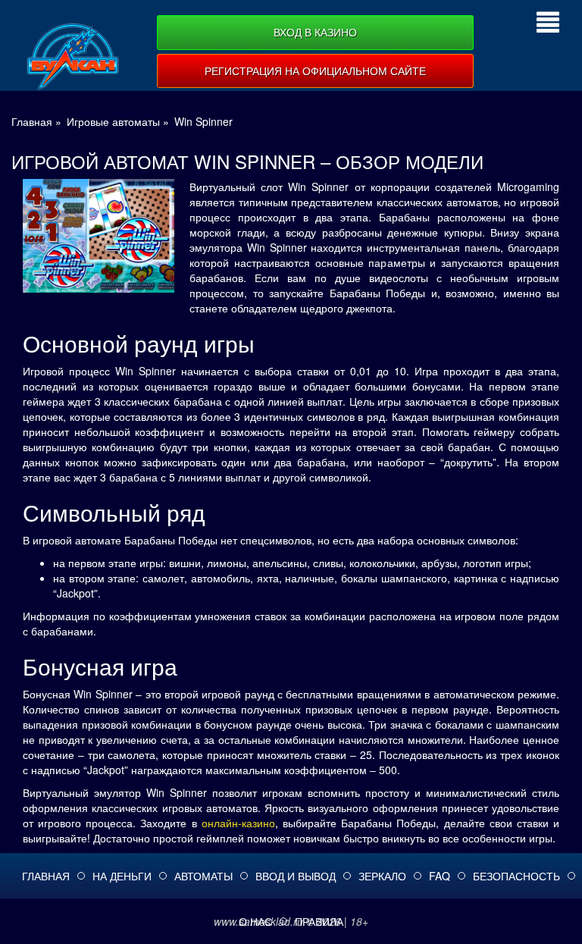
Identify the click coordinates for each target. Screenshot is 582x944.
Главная (46, 875)
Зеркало (382, 875)
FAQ (439, 875)
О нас (255, 921)
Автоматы (203, 875)
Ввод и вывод (295, 875)
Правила (319, 921)
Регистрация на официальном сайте (315, 70)
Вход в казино (315, 31)
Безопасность (516, 875)
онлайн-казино (238, 822)
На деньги (122, 875)
